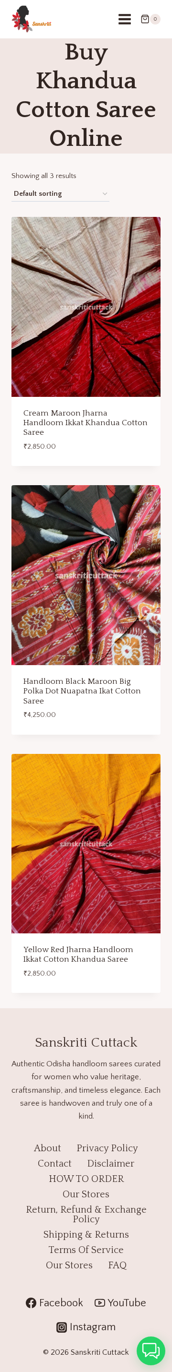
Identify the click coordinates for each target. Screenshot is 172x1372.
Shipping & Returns (86, 1234)
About (47, 1148)
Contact (55, 1163)
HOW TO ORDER (86, 1179)
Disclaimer (110, 1163)
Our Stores (86, 1194)
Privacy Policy (107, 1148)
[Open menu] (124, 19)
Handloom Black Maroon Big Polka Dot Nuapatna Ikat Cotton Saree (82, 691)
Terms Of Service (86, 1250)
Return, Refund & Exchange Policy (86, 1215)
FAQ (117, 1265)
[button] (151, 1350)
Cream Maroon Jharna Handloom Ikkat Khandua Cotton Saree (85, 423)
